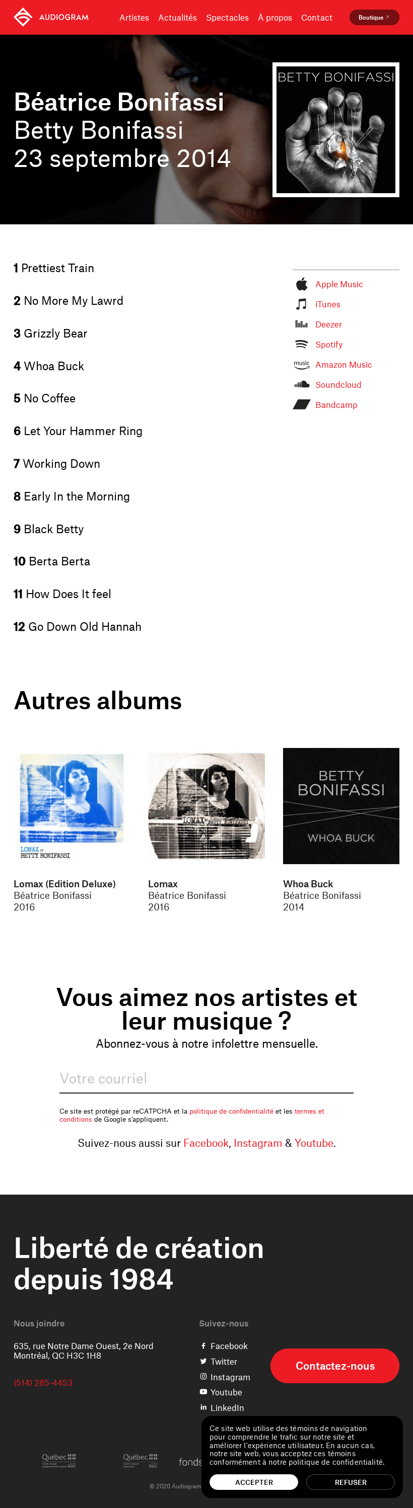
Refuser (351, 1482)
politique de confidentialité (231, 1111)
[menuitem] (51, 17)
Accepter (254, 1482)
